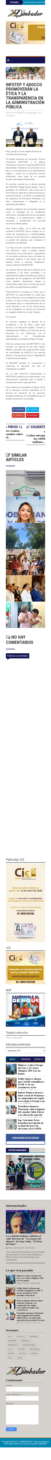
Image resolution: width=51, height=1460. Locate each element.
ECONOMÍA (12, 1341)
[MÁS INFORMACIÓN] (25, 37)
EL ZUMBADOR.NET (25, 1442)
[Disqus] (27, 749)
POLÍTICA (22, 1353)
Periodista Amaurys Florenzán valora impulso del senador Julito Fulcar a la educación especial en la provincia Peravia (31, 1112)
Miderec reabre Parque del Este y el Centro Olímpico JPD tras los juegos (30, 1069)
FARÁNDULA (13, 1345)
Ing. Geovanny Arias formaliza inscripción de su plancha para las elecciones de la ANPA (30, 1124)
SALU (10, 1358)
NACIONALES (35, 1349)
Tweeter (34, 409)
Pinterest (33, 415)
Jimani (10, 1349)
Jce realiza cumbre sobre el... (14, 434)
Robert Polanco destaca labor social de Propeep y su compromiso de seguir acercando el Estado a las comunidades (31, 1098)
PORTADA (34, 1353)
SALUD (20, 1358)
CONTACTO (20, 1336)
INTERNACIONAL (29, 1345)
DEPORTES (34, 1336)
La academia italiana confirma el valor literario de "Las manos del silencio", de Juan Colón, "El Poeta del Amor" (24, 1240)
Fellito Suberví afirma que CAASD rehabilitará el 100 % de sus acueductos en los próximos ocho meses (31, 1084)
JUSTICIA (21, 1349)
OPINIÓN (11, 1353)
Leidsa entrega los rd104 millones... (36, 439)
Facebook (19, 409)
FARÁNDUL (25, 1341)
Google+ (19, 415)
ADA (10, 1336)
